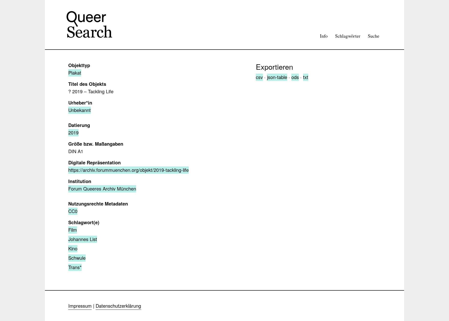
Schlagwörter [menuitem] (347, 36)
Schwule (77, 257)
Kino (72, 248)
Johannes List (82, 239)
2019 (73, 132)
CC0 (72, 211)
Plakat (74, 72)
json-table (277, 77)
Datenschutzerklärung (118, 305)
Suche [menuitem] (373, 36)
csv (259, 77)
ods (295, 77)
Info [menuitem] (324, 36)
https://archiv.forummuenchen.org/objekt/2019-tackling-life (128, 169)
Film (72, 229)
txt (305, 77)
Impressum (80, 305)
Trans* (75, 267)
